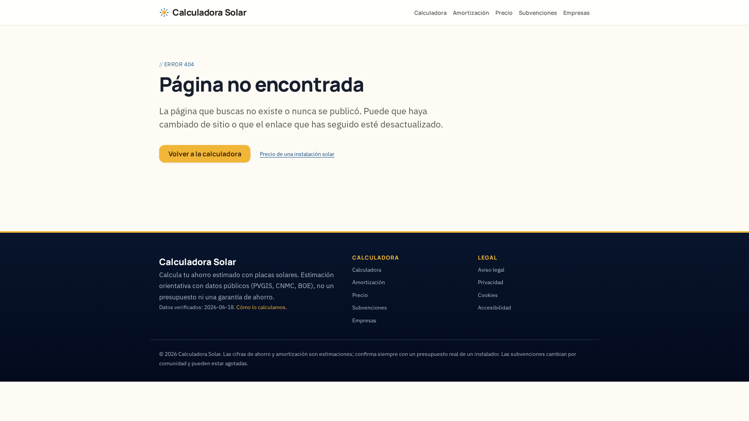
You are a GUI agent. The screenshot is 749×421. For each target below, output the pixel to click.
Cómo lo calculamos (261, 307)
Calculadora (430, 12)
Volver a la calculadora (205, 153)
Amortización (471, 12)
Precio (504, 12)
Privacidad (490, 282)
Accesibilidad (494, 307)
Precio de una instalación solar (297, 153)
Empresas (576, 12)
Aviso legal (491, 269)
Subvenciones (538, 12)
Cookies (488, 295)
